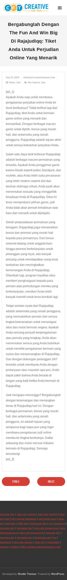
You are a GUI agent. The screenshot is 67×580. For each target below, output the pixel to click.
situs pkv (40, 542)
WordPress (57, 573)
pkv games (34, 82)
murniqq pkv (7, 528)
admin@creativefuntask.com (39, 77)
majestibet (53, 542)
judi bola (10, 523)
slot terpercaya (47, 518)
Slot (18, 82)
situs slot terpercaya (46, 528)
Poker (12, 82)
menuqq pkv (7, 514)
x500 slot (22, 523)
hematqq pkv (24, 528)
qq (50, 523)
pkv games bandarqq (24, 518)
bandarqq (60, 523)
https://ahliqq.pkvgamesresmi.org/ (41, 546)
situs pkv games (26, 514)
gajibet (15, 546)
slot (43, 82)
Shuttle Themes (27, 573)
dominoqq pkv (38, 523)
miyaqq (4, 546)
